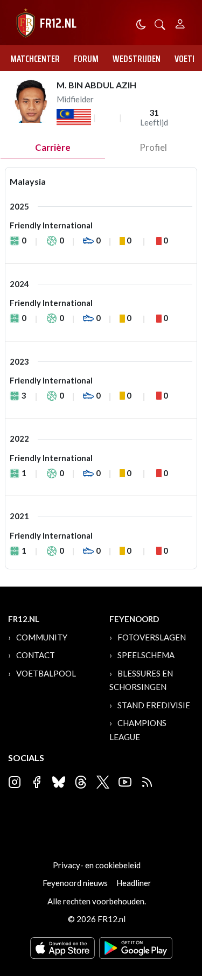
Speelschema (146, 655)
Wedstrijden (137, 59)
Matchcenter (35, 59)
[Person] (180, 22)
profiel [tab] (153, 147)
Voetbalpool (46, 673)
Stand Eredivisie (153, 705)
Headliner (133, 883)
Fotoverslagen (151, 637)
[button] (160, 23)
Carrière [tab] (53, 147)
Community (41, 637)
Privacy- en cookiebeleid (97, 865)
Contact (35, 655)
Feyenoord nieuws (75, 883)
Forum (86, 59)
